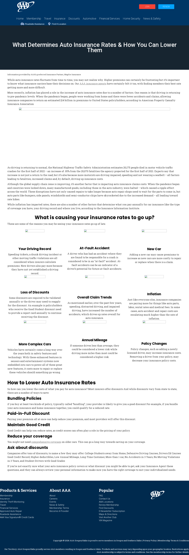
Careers (53, 498)
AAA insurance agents (93, 83)
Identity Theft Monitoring (12, 501)
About (52, 495)
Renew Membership (109, 505)
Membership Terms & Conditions (173, 540)
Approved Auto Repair (11, 511)
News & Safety (56, 505)
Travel (3, 505)
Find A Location (59, 24)
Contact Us (104, 498)
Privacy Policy (150, 540)
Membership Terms (59, 508)
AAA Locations (106, 501)
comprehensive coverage (46, 441)
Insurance (5, 498)
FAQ (101, 495)
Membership (6, 495)
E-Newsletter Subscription (112, 511)
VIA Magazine (105, 520)
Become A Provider (59, 511)
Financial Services (9, 508)
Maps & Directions (108, 514)
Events (52, 501)
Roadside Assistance (34, 24)
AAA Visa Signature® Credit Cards (17, 517)
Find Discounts (106, 508)
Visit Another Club (108, 517)
